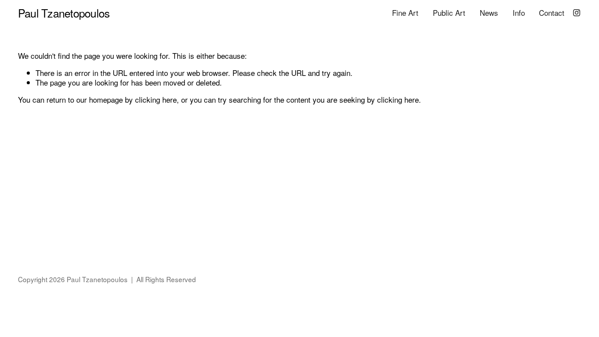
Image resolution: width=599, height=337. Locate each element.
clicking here (156, 99)
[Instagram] (576, 12)
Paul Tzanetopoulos (64, 13)
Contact (551, 12)
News (489, 12)
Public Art (449, 12)
